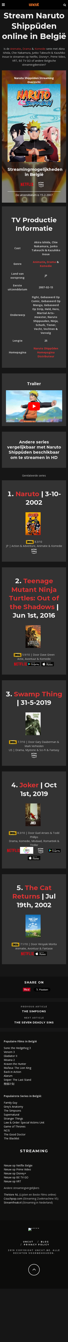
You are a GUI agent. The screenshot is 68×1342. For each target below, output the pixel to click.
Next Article (34, 1018)
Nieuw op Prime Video (17, 1169)
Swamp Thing (38, 694)
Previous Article (34, 1006)
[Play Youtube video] (34, 406)
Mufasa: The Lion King (17, 1068)
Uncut (28, 1242)
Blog (45, 1242)
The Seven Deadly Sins (34, 1022)
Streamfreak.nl (13, 1202)
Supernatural (11, 1114)
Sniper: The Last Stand (17, 1080)
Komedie (40, 49)
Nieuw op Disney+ (15, 1173)
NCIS (7, 1130)
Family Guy (10, 1102)
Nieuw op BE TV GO (16, 1177)
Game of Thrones (15, 1126)
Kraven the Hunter (15, 1064)
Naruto (27, 494)
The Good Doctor (15, 1134)
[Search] (64, 4)
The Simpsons (34, 1011)
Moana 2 (9, 1060)
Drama (26, 49)
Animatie (15, 49)
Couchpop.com (13, 1198)
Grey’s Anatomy (13, 1106)
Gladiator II (10, 1056)
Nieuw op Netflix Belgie (18, 1165)
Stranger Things (13, 1118)
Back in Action (12, 1072)
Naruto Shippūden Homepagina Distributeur (46, 352)
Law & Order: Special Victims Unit (24, 1122)
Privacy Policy (36, 1244)
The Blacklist (11, 1138)
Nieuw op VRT (12, 1181)
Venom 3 (9, 1052)
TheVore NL (11, 1194)
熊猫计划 (9, 1083)
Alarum (8, 1076)
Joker (29, 785)
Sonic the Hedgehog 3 (17, 1048)
